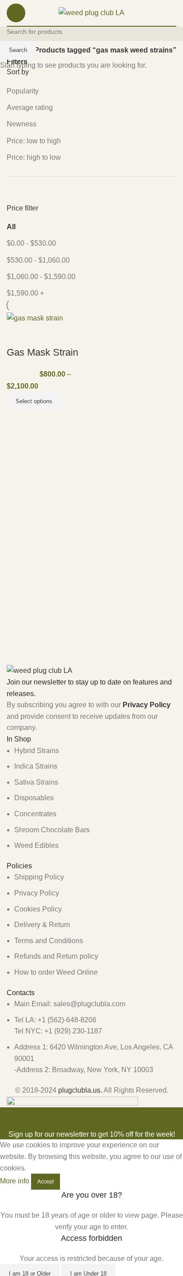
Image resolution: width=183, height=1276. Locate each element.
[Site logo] (91, 12)
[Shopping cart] (176, 13)
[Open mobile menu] (16, 13)
